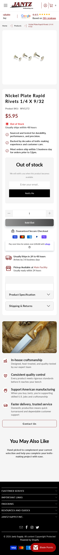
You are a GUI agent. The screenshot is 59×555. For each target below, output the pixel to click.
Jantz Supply (17, 536)
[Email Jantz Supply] (21, 527)
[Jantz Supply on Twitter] (37, 527)
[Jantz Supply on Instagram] (32, 527)
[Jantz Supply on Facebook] (26, 527)
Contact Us (29, 423)
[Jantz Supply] (22, 5)
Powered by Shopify (29, 540)
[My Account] (44, 5)
